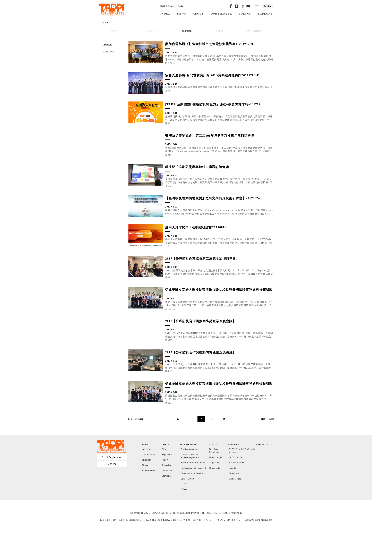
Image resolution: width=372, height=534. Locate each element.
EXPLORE (265, 13)
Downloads (234, 473)
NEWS (181, 13)
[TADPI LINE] (236, 6)
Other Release (253, 30)
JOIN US (245, 13)
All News (116, 30)
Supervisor (166, 465)
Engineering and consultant (193, 468)
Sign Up (112, 463)
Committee (167, 470)
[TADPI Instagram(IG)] (242, 6)
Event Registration (112, 457)
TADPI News (151, 30)
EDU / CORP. (187, 478)
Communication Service (192, 473)
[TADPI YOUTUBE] (248, 6)
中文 (257, 6)
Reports (232, 468)
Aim (164, 449)
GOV (183, 484)
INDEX (165, 13)
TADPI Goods (235, 457)
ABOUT (198, 13)
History (165, 460)
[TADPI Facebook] (231, 6)
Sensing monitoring (190, 449)
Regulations (167, 454)
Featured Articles (236, 462)
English (267, 6)
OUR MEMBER (221, 13)
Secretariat (166, 476)
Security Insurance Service (193, 462)
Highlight (187, 30)
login (180, 6)
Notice (219, 30)
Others (184, 489)
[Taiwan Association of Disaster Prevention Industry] (112, 9)
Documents (214, 468)
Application (214, 462)
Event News (108, 51)
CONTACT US (264, 444)
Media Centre (235, 478)
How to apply (215, 457)
